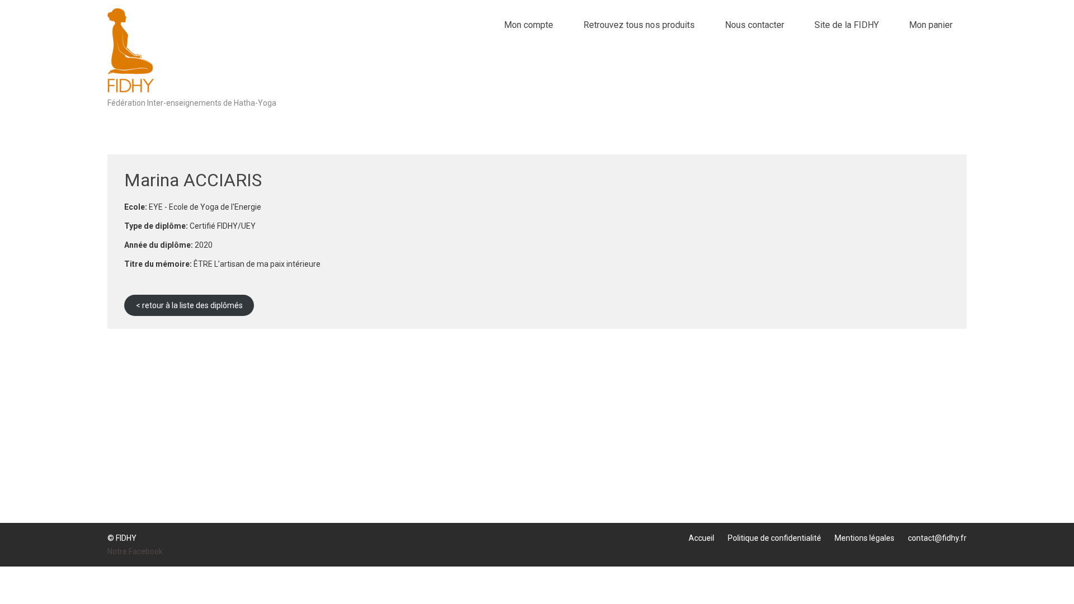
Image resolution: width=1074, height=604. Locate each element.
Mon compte (528, 25)
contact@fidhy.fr (937, 538)
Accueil (701, 538)
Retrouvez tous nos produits (639, 25)
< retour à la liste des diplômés (189, 305)
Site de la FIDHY (846, 25)
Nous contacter (754, 25)
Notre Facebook (135, 551)
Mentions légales (864, 538)
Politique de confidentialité (774, 538)
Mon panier (931, 25)
